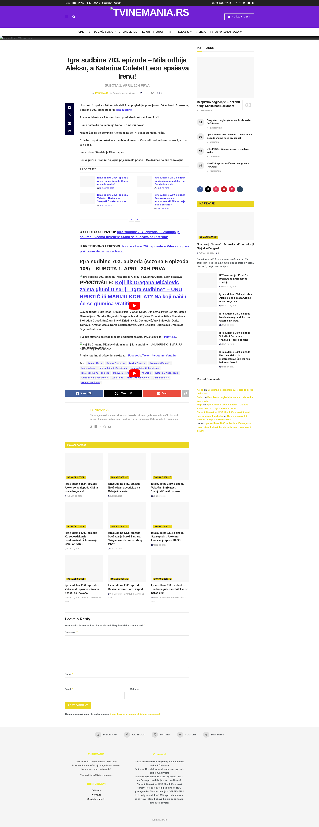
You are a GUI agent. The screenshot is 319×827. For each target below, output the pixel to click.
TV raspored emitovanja (226, 31)
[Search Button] (73, 17)
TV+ (170, 31)
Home (67, 3)
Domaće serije (103, 31)
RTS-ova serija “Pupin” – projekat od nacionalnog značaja (233, 279)
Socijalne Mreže (96, 799)
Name (69, 674)
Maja (199, 404)
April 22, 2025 (159, 545)
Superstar (107, 3)
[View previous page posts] (131, 219)
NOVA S (96, 3)
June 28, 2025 (162, 188)
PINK (88, 3)
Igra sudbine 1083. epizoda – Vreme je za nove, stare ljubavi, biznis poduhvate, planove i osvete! (224, 427)
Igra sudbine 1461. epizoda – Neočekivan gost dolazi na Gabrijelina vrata (171, 180)
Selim (200, 397)
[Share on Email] (69, 123)
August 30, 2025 (106, 188)
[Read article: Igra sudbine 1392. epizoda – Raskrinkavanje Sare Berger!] (127, 568)
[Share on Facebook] (69, 107)
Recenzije (182, 31)
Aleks (200, 389)
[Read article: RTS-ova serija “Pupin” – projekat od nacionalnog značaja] (207, 280)
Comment (71, 632)
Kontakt (117, 3)
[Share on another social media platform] (69, 131)
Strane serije (128, 31)
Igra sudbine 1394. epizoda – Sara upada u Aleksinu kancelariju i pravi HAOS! (168, 536)
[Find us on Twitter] (244, 3)
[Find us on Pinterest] (253, 3)
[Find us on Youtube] (249, 3)
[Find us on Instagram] (236, 3)
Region (145, 31)
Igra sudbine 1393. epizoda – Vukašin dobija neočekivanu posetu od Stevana (82, 589)
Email (69, 689)
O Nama (96, 790)
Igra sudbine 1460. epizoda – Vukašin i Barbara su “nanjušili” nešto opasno (113, 198)
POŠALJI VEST (241, 16)
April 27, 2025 (162, 208)
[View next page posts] (137, 219)
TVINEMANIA (101, 93)
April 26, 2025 (115, 549)
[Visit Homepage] (149, 16)
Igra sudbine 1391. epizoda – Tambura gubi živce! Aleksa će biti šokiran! (169, 589)
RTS (74, 3)
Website (134, 689)
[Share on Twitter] (69, 115)
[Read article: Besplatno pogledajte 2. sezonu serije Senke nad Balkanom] (225, 77)
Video (132, 93)
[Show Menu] (66, 17)
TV (88, 31)
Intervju (200, 31)
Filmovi (158, 31)
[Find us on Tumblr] (240, 189)
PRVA (81, 3)
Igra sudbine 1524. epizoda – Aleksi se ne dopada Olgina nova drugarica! (113, 180)
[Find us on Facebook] (240, 3)
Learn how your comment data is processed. (135, 714)
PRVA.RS (170, 336)
